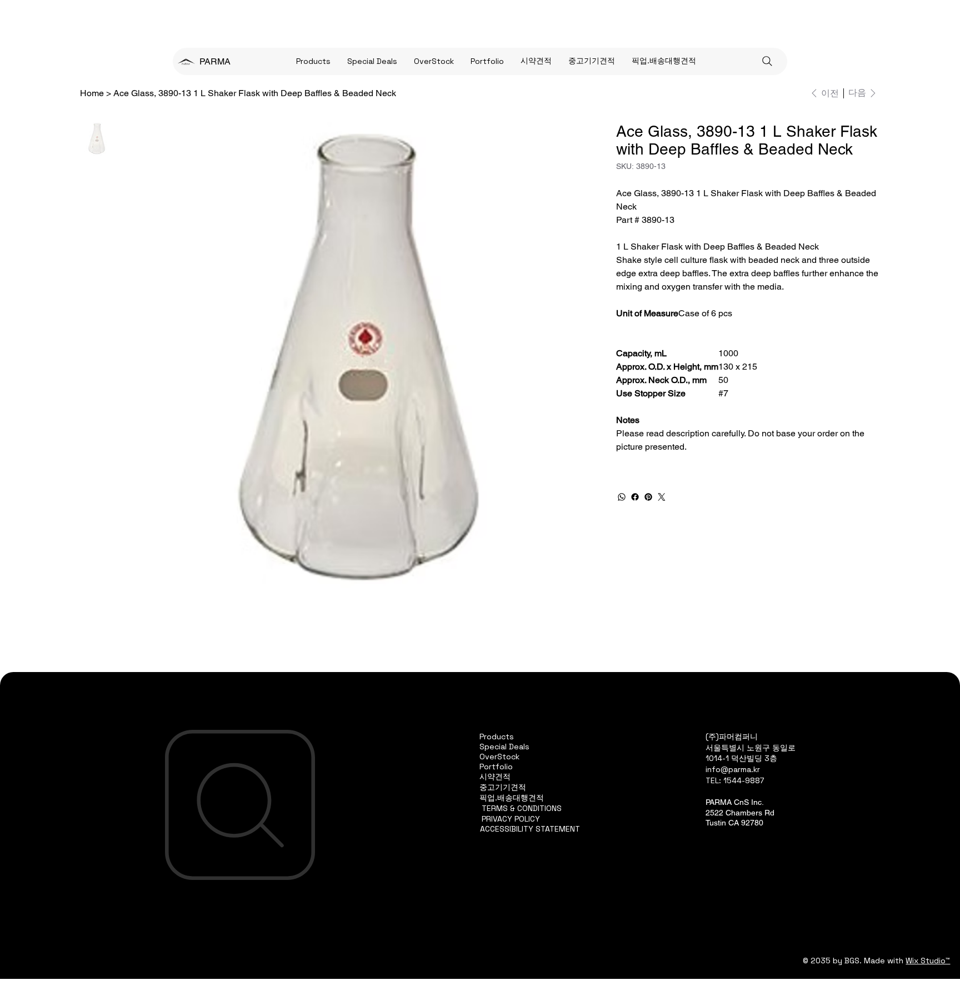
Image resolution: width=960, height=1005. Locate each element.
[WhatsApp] (621, 497)
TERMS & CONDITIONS (522, 808)
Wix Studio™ (928, 961)
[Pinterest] (648, 497)
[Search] (767, 61)
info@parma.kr (733, 769)
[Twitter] (661, 497)
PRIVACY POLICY (511, 819)
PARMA (215, 61)
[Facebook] (635, 497)
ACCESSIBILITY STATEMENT (530, 829)
